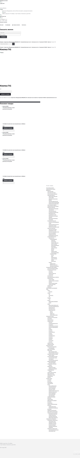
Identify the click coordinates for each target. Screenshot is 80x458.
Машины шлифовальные (52, 361)
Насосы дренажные (52, 388)
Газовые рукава (50, 285)
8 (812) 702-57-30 (77, 451)
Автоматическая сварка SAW (54, 203)
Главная (1, 41)
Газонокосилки (50, 399)
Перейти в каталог (4, 0)
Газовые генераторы (52, 415)
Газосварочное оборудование (51, 267)
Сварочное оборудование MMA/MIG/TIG (12, 41)
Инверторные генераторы (53, 417)
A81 (49, 294)
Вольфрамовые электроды (53, 235)
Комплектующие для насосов (54, 390)
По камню (50, 333)
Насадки (51, 312)
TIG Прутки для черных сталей (54, 226)
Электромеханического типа (53, 429)
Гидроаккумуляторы (52, 387)
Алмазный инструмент (50, 316)
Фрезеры (49, 377)
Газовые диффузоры (54, 242)
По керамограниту (52, 335)
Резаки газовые (51, 279)
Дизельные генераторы (53, 416)
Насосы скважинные (52, 393)
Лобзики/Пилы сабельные (52, 363)
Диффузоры (52, 313)
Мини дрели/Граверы (51, 349)
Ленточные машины (52, 362)
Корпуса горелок (54, 244)
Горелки (50, 262)
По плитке (50, 339)
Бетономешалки (51, 347)
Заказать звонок (3, 22)
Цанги (52, 256)
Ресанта (49, 300)
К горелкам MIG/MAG (53, 239)
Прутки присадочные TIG (52, 220)
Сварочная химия (50, 191)
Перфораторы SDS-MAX (53, 368)
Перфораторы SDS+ (52, 367)
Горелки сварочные (52, 284)
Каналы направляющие (55, 245)
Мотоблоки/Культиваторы (53, 407)
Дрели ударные (51, 355)
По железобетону (52, 332)
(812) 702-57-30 (3, 16)
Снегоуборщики (50, 383)
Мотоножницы (50, 382)
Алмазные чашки (50, 343)
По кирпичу (51, 336)
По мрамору (51, 338)
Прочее (49, 41)
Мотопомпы (49, 409)
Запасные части (35, 41)
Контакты (24, 24)
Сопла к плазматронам (53, 314)
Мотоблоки (49, 401)
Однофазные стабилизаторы (53, 420)
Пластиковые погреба (50, 187)
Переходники (53, 261)
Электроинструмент (49, 345)
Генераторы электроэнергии (52, 412)
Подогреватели (50, 275)
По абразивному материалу (53, 325)
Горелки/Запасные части (26, 41)
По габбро (50, 329)
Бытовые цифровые (52, 424)
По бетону (50, 322)
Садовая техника (49, 378)
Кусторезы (49, 379)
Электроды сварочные (51, 228)
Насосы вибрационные (52, 385)
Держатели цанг (54, 257)
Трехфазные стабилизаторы (52, 428)
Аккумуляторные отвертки (53, 360)
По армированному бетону (53, 323)
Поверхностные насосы (53, 391)
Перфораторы (50, 366)
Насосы (49, 384)
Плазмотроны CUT (52, 307)
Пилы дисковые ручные (53, 351)
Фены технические (51, 373)
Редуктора (51, 270)
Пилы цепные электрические (52, 411)
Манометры (49, 286)
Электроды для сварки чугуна (54, 231)
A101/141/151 (51, 295)
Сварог (49, 303)
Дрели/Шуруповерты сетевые (53, 354)
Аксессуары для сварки (52, 192)
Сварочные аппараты (51, 195)
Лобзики (50, 365)
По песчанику (51, 340)
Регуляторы (51, 272)
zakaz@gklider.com (3, 19)
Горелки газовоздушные (53, 283)
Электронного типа (52, 431)
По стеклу (50, 341)
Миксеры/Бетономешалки (52, 346)
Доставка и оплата (16, 24)
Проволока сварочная (51, 207)
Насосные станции (52, 389)
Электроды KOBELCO (52, 233)
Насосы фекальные (52, 394)
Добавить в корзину (5, 94)
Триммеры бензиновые (51, 396)
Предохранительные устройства (53, 277)
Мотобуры (49, 380)
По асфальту (51, 324)
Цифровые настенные (52, 423)
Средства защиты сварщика (52, 193)
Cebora (49, 290)
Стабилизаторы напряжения (51, 418)
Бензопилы (49, 398)
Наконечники (53, 246)
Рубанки (50, 371)
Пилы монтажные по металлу (53, 352)
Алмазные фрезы (50, 319)
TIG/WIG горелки (52, 263)
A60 (49, 296)
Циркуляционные (52, 395)
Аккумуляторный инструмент (52, 356)
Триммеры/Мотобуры (52, 406)
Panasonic (49, 297)
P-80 (49, 299)
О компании (7, 24)
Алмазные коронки (51, 344)
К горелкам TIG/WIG (43, 41)
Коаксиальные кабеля (55, 252)
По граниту (50, 330)
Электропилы (50, 350)
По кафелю (51, 334)
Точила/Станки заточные (52, 372)
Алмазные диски (50, 321)
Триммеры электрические (52, 410)
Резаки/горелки (50, 278)
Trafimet (49, 292)
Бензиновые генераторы (53, 413)
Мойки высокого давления (52, 400)
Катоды (51, 311)
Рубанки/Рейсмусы (51, 369)
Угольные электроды (52, 234)
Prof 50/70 (50, 291)
